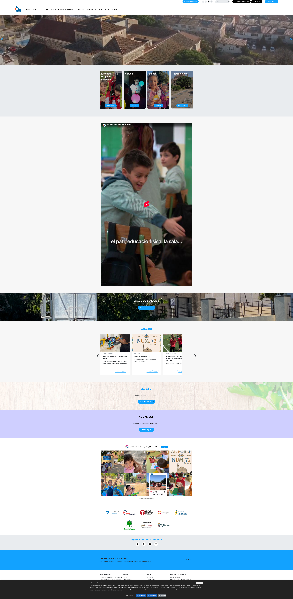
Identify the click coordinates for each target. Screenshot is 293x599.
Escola (28, 9)
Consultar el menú (146, 402)
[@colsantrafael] (127, 447)
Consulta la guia (145, 430)
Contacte (114, 9)
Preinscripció (80, 9)
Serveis (46, 9)
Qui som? (53, 9)
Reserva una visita (146, 308)
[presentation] (98, 356)
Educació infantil (150, 579)
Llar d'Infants (149, 577)
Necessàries (130, 595)
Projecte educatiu (127, 579)
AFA (40, 9)
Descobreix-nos (91, 9)
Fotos (100, 9)
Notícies (106, 9)
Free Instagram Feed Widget (147, 498)
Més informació (111, 105)
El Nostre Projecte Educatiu (66, 9)
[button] (291, 39)
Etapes (35, 9)
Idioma (194, 583)
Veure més (134, 105)
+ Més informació (120, 371)
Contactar (188, 560)
